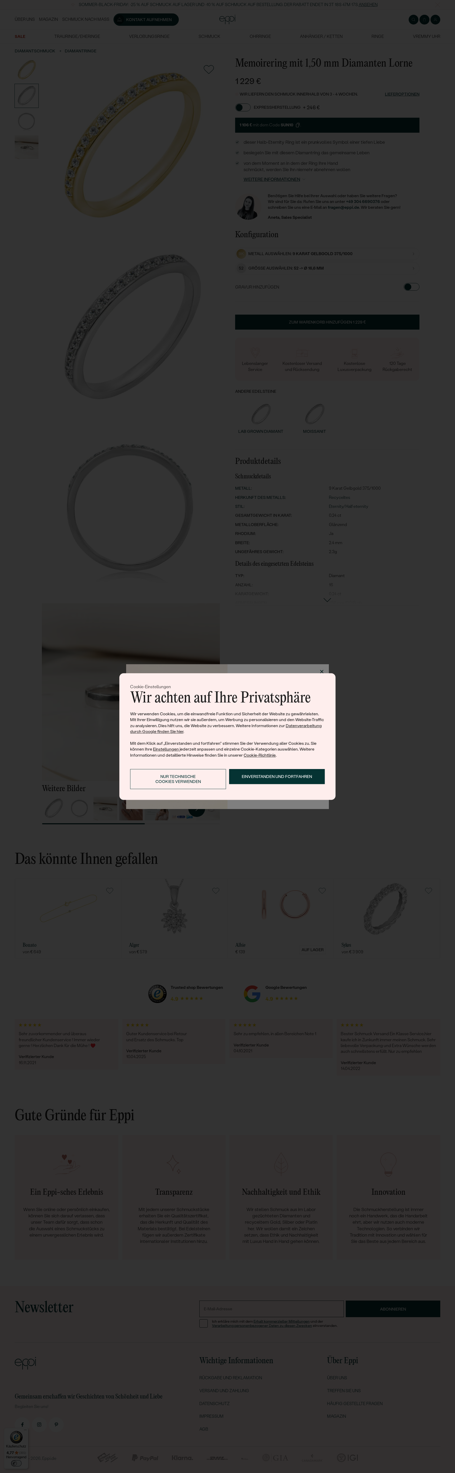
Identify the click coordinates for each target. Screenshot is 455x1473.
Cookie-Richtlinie (260, 755)
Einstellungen (166, 749)
